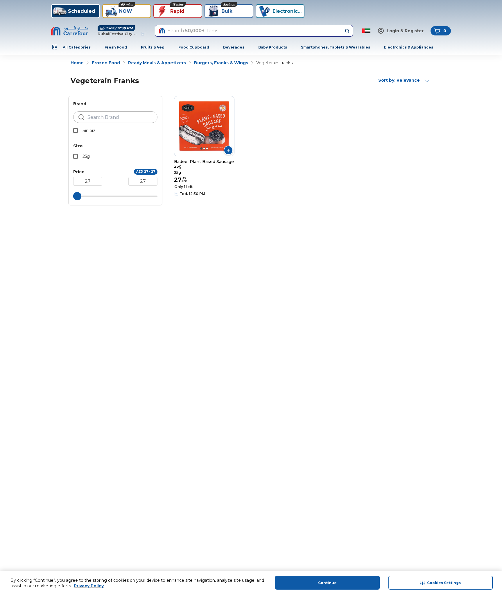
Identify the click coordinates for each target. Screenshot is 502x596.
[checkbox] (75, 130)
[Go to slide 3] (207, 148)
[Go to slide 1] (201, 148)
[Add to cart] (228, 150)
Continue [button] (327, 583)
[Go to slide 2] (204, 148)
